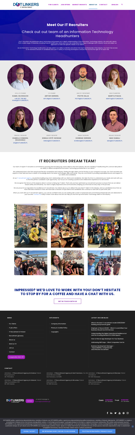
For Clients (12, 324)
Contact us (37, 194)
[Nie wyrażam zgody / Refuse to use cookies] (133, 426)
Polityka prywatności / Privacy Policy (97, 431)
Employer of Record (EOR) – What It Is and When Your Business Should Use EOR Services (109, 329)
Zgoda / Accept (29, 431)
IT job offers (13, 328)
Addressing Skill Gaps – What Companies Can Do (107, 342)
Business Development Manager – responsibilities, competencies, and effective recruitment (102, 347)
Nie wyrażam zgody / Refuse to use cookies (58, 431)
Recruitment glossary (16, 336)
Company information (58, 324)
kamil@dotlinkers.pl (42, 401)
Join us (11, 348)
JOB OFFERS (65, 5)
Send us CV (13, 344)
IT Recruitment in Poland (17, 332)
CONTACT (103, 5)
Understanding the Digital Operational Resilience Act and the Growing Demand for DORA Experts (109, 334)
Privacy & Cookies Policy (59, 328)
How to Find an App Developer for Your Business (107, 339)
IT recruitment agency (24, 178)
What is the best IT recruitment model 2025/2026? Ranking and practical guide (108, 323)
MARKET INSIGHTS (79, 5)
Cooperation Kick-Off (16, 357)
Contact (12, 352)
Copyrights (54, 332)
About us (12, 340)
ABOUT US (93, 5)
